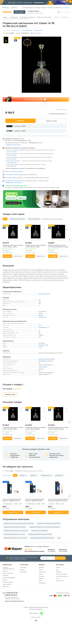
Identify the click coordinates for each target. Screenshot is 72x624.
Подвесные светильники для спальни (15, 538)
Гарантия (5, 571)
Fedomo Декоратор (11, 153)
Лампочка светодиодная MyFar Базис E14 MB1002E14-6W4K (12, 499)
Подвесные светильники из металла (15, 527)
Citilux (40, 580)
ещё (59, 538)
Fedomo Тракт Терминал (13, 160)
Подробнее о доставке (13, 145)
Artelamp (41, 567)
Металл (41, 315)
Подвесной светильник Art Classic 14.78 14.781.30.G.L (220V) (35, 245)
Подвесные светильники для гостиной (40, 534)
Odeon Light (42, 572)
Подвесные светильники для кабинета (42, 538)
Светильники (59, 580)
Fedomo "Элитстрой (12, 150)
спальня (46, 359)
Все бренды (42, 583)
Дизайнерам (65, 7)
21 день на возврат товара (13, 171)
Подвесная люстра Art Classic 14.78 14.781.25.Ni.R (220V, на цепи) (58, 245)
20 (39, 362)
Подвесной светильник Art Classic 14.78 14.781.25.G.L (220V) (13, 245)
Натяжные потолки (44, 293)
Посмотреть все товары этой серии (52, 219)
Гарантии (44, 7)
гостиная (41, 359)
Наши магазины (7, 584)
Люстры (58, 567)
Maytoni (41, 569)
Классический (43, 366)
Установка (37, 7)
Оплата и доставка (27, 7)
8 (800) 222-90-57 (11, 595)
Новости (5, 579)
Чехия (40, 347)
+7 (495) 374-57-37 (33, 11)
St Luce (41, 574)
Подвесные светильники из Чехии (14, 534)
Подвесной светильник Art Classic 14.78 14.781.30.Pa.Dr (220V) (58, 428)
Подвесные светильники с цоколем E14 (16, 530)
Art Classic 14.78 (43, 345)
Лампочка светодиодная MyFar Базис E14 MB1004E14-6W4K (34, 499)
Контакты (50, 7)
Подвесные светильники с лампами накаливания (45, 527)
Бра (57, 569)
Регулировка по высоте (46, 361)
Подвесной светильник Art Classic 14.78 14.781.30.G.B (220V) (35, 428)
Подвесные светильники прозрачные (48, 523)
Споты (58, 578)
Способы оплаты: (11, 177)
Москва (21, 139)
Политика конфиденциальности (9, 568)
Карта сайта (6, 586)
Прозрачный (42, 317)
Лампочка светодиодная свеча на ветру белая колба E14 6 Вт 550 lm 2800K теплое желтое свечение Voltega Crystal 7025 (58, 500)
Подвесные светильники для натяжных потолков (19, 523)
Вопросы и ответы (8, 582)
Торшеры (58, 572)
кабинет (52, 359)
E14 (40, 325)
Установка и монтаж (12, 174)
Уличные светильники (62, 576)
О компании (57, 7)
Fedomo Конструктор (12, 157)
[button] (69, 239)
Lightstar (41, 578)
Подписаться (60, 558)
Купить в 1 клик (51, 121)
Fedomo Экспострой (12, 164)
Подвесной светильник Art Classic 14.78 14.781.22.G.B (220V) (13, 428)
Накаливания (43, 327)
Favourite (41, 576)
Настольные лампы (61, 574)
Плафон (41, 335)
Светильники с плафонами (39, 530)
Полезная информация (9, 577)
